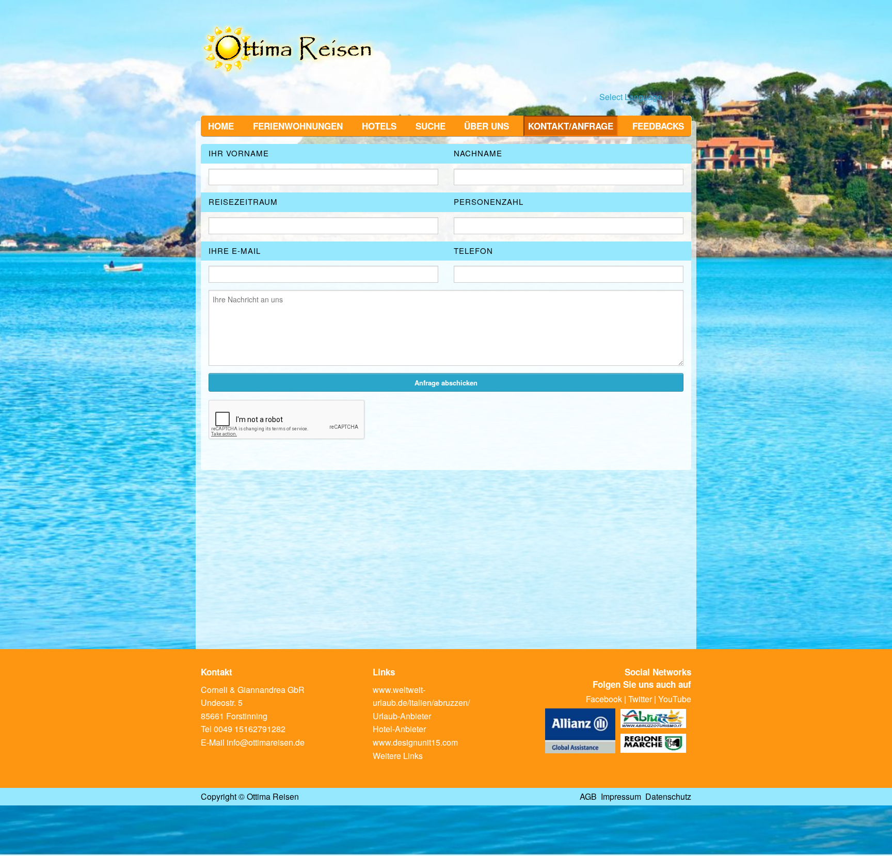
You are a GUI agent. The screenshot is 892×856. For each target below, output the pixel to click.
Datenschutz (668, 796)
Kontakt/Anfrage (570, 126)
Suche (430, 126)
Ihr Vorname (239, 153)
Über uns (486, 126)
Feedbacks (658, 126)
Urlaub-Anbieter (402, 716)
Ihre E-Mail (235, 250)
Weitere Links (398, 756)
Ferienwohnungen (298, 126)
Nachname (478, 153)
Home (221, 126)
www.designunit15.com (415, 742)
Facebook (604, 699)
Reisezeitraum (243, 201)
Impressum (621, 796)
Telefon (473, 250)
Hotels (379, 126)
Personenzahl (488, 201)
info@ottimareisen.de (266, 742)
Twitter (640, 699)
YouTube (674, 699)
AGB (588, 796)
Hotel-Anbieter (399, 729)
